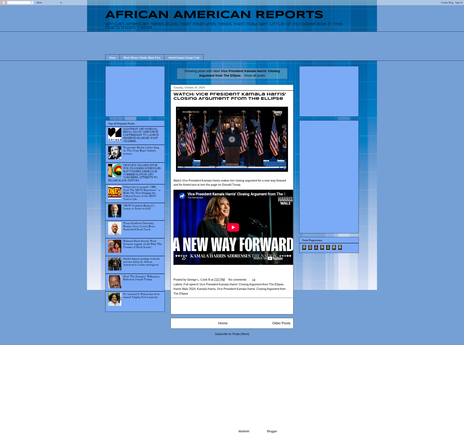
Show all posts (254, 75)
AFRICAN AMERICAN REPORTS (214, 15)
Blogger (272, 431)
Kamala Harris (206, 288)
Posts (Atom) (241, 334)
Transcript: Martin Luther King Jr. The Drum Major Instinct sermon (141, 150)
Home (112, 57)
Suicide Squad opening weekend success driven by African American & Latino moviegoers (141, 262)
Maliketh (244, 431)
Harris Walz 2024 (184, 288)
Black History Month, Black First (142, 57)
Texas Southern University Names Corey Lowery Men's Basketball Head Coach (139, 226)
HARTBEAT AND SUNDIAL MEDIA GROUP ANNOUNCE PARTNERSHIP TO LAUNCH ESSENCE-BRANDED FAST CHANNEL (141, 135)
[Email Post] (253, 279)
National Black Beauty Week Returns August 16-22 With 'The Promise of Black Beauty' (142, 244)
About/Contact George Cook (184, 57)
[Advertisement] (232, 40)
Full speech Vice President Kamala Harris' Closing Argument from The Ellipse (233, 284)
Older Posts (281, 323)
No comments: (238, 279)
